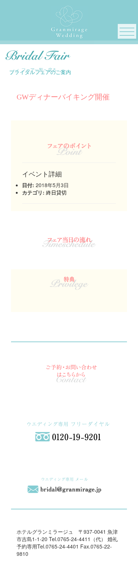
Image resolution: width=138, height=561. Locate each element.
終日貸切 (56, 192)
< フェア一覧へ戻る (37, 69)
